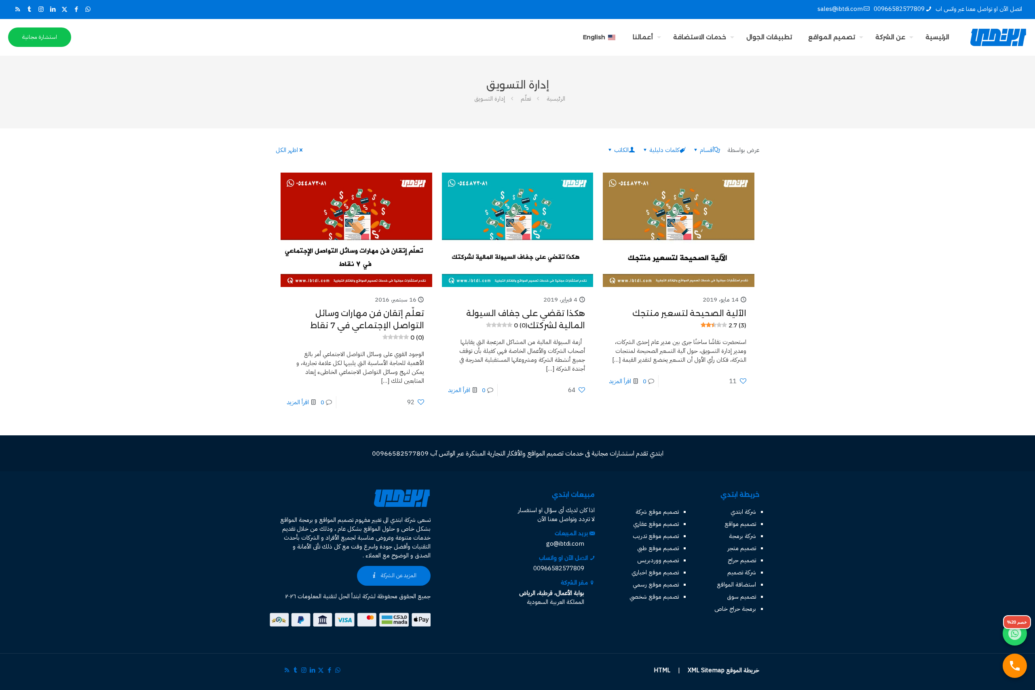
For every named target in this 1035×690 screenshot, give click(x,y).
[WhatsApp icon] (88, 9)
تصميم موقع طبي (658, 548)
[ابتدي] (998, 37)
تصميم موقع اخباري (655, 572)
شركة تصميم (741, 572)
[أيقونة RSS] (18, 9)
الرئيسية (556, 98)
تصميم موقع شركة (657, 511)
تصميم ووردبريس (658, 560)
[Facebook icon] (76, 9)
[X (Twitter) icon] (64, 9)
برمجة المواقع (296, 519)
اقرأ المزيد (620, 381)
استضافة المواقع (736, 584)
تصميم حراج (742, 560)
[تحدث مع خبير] (1015, 666)
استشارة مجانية (39, 37)
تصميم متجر (741, 548)
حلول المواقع (379, 528)
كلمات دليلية (664, 150)
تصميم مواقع (740, 523)
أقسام (707, 150)
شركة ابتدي (743, 511)
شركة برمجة (742, 536)
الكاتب (621, 150)
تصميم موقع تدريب (656, 536)
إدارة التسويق (489, 98)
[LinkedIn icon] (53, 9)
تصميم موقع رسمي (656, 584)
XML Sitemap (706, 670)
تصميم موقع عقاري (656, 523)
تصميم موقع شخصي (654, 596)
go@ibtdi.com (565, 543)
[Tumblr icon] (29, 9)
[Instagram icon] (41, 9)
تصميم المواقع (336, 519)
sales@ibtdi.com (840, 8)
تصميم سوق (741, 596)
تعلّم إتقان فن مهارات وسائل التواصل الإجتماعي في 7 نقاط (367, 324)
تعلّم (526, 98)
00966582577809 (899, 8)
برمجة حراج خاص (735, 608)
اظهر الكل (287, 150)
